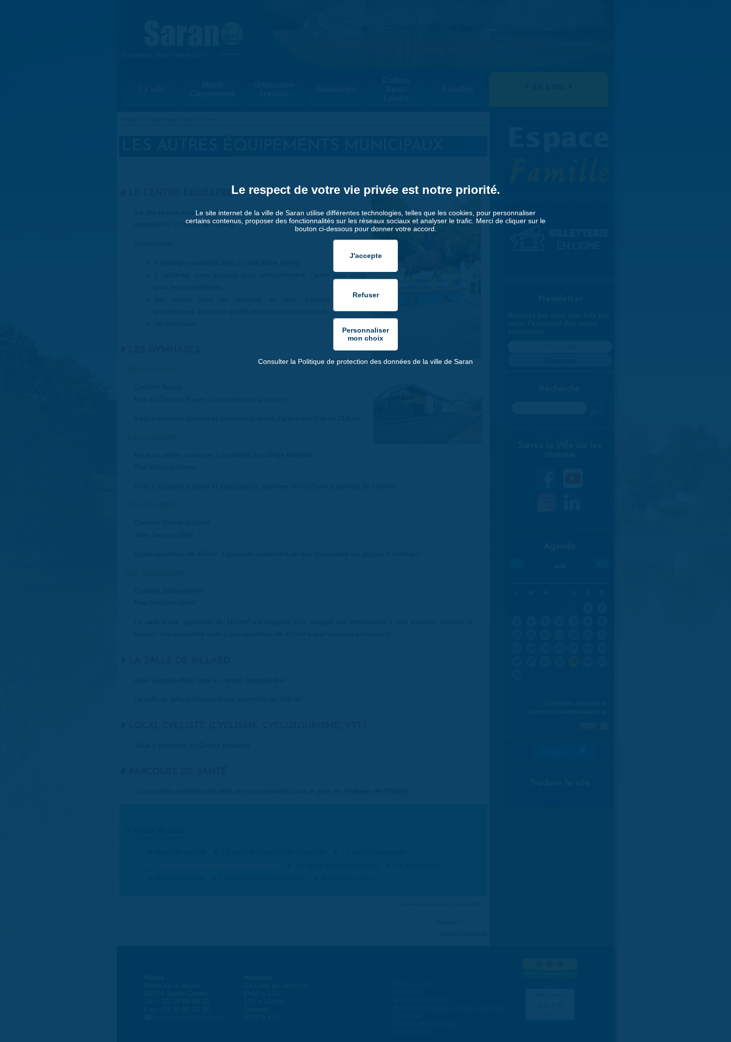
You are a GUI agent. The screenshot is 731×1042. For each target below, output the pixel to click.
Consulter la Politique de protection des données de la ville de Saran (365, 361)
